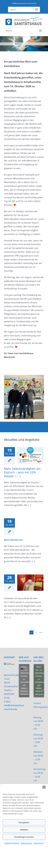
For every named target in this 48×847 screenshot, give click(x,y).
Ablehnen (24, 830)
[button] (44, 787)
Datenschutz (26, 843)
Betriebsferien (13, 540)
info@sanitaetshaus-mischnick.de (24, 3)
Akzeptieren (24, 822)
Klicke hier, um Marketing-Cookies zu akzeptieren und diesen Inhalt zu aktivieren (24, 680)
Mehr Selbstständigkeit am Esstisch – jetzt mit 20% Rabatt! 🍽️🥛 (22, 472)
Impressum (38, 843)
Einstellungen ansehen (24, 837)
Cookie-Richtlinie (12, 843)
